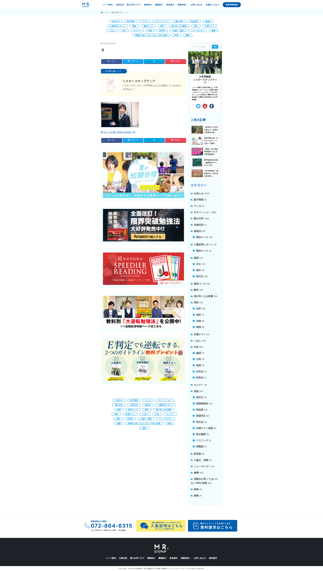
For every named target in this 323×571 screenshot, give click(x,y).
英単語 (199, 409)
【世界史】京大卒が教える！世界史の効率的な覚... (211, 129)
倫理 (198, 353)
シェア (112, 61)
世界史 (199, 377)
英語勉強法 (202, 403)
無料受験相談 (232, 4)
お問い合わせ (197, 4)
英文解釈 (201, 434)
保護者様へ (182, 4)
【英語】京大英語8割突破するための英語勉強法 (211, 151)
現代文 (199, 276)
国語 (134, 26)
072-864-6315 (111, 525)
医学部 (162, 30)
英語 (150, 30)
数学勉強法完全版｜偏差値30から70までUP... (211, 162)
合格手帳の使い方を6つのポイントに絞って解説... (211, 140)
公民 (198, 359)
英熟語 (199, 446)
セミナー (137, 30)
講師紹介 (148, 4)
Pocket (176, 61)
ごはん (112, 30)
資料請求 (213, 558)
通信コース (148, 26)
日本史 (199, 371)
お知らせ (116, 21)
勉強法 (208, 21)
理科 (196, 26)
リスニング (202, 440)
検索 (215, 46)
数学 (162, 26)
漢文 (198, 270)
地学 (198, 314)
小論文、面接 (178, 30)
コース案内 (108, 4)
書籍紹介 (159, 4)
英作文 (199, 397)
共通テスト (209, 26)
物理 (198, 326)
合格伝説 (120, 4)
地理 (198, 365)
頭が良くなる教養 (179, 26)
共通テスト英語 (204, 428)
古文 (198, 264)
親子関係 (131, 21)
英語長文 (201, 415)
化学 (198, 308)
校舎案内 (170, 4)
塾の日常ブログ (134, 4)
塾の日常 (179, 21)
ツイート (134, 61)
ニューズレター (197, 30)
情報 (188, 35)
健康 (213, 30)
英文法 (199, 421)
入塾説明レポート (117, 26)
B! (154, 61)
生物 (198, 320)
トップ (105, 12)
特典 (176, 35)
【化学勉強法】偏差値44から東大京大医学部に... (211, 173)
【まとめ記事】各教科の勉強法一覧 (119, 132)
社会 (124, 30)
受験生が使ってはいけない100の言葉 (151, 35)
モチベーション (161, 21)
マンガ (145, 21)
